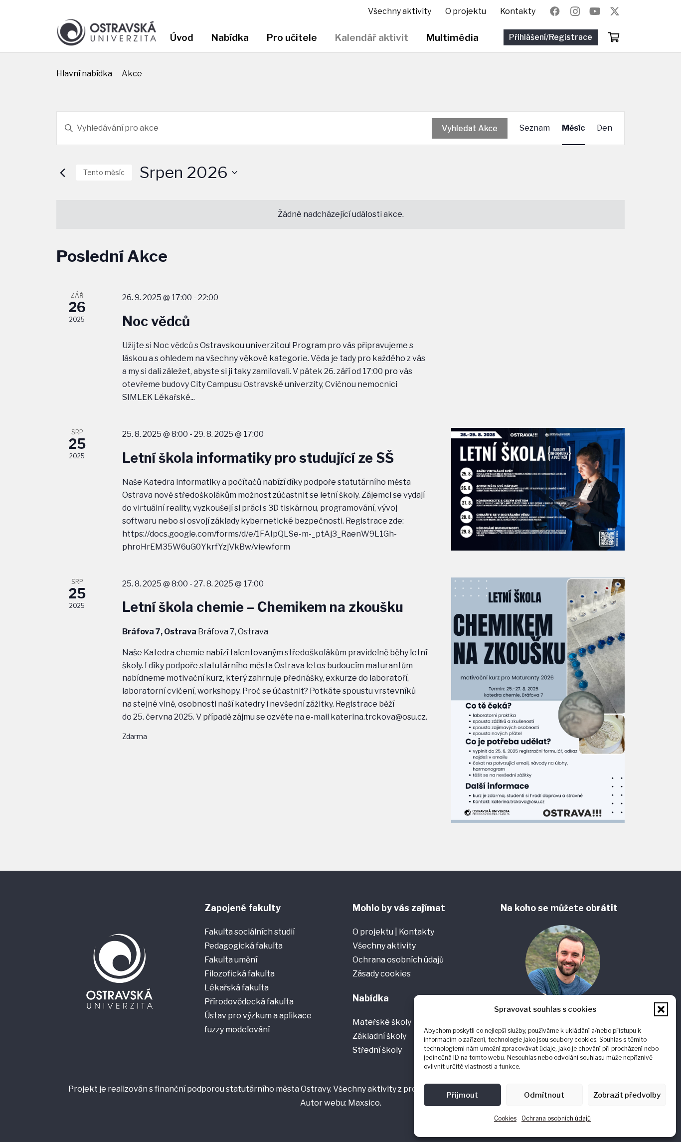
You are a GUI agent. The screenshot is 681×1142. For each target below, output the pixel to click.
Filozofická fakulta (239, 973)
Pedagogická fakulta (243, 946)
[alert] (340, 214)
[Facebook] (555, 11)
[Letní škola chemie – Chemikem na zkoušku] (538, 700)
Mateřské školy (381, 1022)
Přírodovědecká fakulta (249, 1001)
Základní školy (379, 1036)
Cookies (505, 1118)
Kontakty (416, 932)
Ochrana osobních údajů (556, 1118)
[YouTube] (595, 11)
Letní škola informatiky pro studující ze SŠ (258, 458)
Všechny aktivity (384, 946)
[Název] (615, 11)
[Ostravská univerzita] (106, 32)
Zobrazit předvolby (627, 1095)
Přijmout (462, 1095)
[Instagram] (575, 11)
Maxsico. (364, 1103)
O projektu (373, 932)
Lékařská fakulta (236, 987)
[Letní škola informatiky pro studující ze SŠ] (538, 489)
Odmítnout (544, 1095)
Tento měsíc (104, 172)
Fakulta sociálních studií (249, 932)
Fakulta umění (230, 959)
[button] (661, 1009)
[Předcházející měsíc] (62, 173)
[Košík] (614, 37)
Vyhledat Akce (470, 128)
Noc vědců (156, 321)
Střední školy (377, 1050)
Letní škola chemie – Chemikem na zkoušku (262, 607)
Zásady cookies (381, 973)
